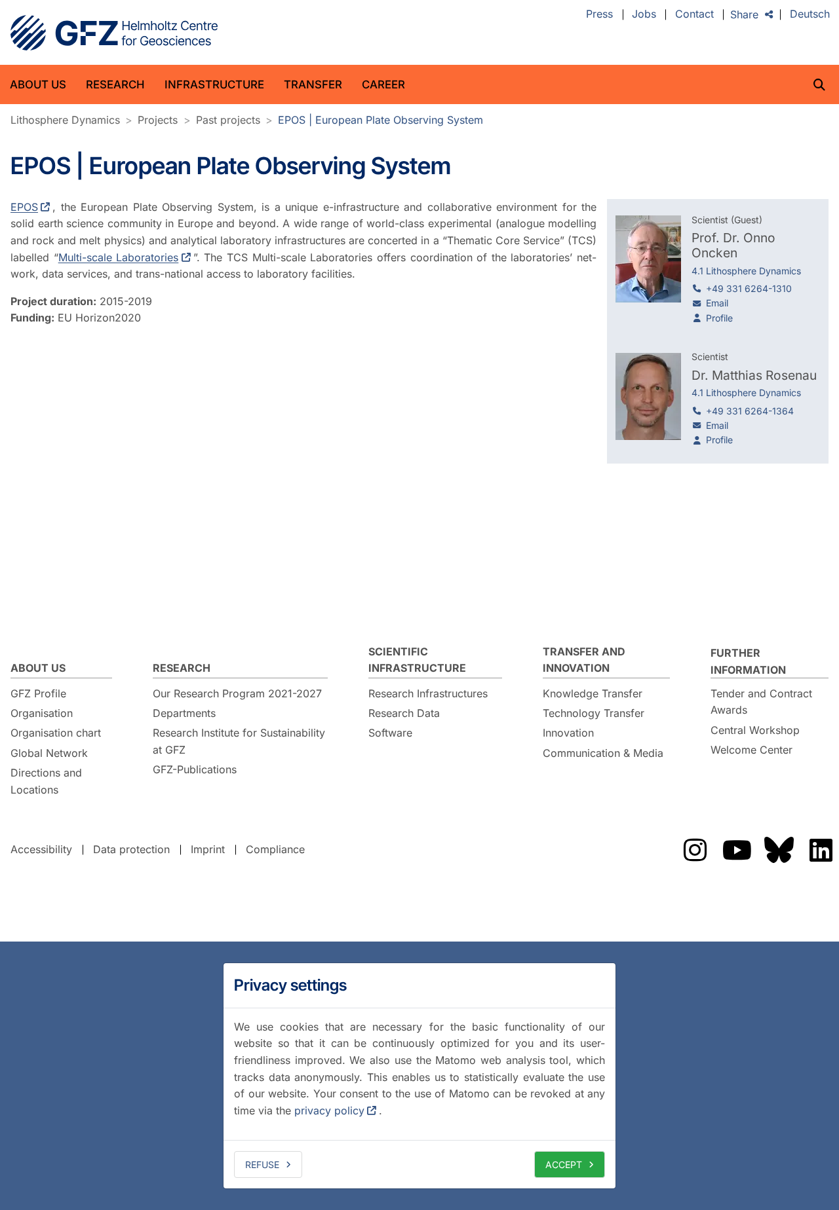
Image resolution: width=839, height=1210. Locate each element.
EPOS (24, 206)
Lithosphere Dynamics (65, 119)
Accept (563, 1164)
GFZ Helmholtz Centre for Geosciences (114, 33)
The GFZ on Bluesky (778, 850)
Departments (184, 713)
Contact (694, 14)
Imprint (208, 849)
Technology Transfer (593, 713)
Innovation (568, 732)
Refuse (262, 1164)
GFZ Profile (38, 693)
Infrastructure (214, 84)
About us (38, 84)
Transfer (313, 84)
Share (744, 14)
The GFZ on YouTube (736, 850)
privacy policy (329, 1110)
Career (383, 84)
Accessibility (41, 849)
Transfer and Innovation (584, 660)
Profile (719, 317)
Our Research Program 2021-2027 (237, 693)
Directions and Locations (46, 781)
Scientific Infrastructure (417, 660)
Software (390, 732)
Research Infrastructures (428, 693)
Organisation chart (55, 732)
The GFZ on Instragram (694, 850)
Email (717, 302)
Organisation (41, 713)
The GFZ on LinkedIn (820, 850)
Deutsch (810, 14)
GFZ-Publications (195, 769)
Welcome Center (751, 749)
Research (115, 84)
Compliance (275, 849)
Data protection (131, 849)
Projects (158, 119)
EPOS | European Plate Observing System (380, 119)
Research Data (404, 713)
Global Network (49, 753)
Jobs (644, 14)
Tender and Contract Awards (761, 702)
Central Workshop (755, 730)
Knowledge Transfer (592, 693)
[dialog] (419, 1075)
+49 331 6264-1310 (749, 288)
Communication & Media (603, 753)
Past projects (228, 119)
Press (599, 14)
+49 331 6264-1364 (750, 410)
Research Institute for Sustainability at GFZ (239, 741)
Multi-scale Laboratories (118, 257)
